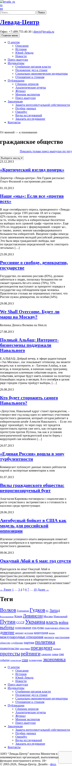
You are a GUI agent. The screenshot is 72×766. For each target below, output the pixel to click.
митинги (49, 637)
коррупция (41, 633)
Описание (22, 45)
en (1, 8)
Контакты (14, 122)
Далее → (43, 589)
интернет (19, 633)
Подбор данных (25, 108)
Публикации (16, 80)
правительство (9, 648)
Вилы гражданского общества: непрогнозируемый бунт (32, 488)
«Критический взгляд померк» (32, 169)
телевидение (35, 660)
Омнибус (21, 111)
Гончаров (23, 610)
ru (1, 5)
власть (52, 621)
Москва (48, 616)
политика (45, 642)
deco (53, 764)
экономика (54, 659)
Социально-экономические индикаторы (41, 73)
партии (29, 642)
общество (5, 642)
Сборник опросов (27, 84)
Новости (21, 56)
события (4, 660)
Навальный (60, 616)
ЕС (47, 611)
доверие (7, 632)
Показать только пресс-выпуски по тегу (46, 151)
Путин (8, 621)
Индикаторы (16, 63)
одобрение (17, 642)
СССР (20, 622)
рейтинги (31, 653)
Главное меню (10, 35)
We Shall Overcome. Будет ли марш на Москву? (30, 314)
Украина (35, 621)
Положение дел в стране (31, 70)
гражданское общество (57, 627)
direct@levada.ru (43, 31)
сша (25, 660)
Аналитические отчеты (30, 87)
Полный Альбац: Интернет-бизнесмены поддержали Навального (29, 345)
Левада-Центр (19, 22)
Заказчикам (15, 101)
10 (35, 589)
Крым (18, 616)
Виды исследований (28, 115)
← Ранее (5, 589)
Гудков (37, 610)
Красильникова (7, 617)
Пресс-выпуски (18, 59)
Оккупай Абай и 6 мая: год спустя (35, 560)
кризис (52, 633)
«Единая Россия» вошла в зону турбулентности (32, 456)
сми (61, 654)
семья (55, 654)
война (63, 622)
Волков (8, 610)
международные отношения (21, 637)
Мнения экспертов (27, 94)
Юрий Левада (24, 52)
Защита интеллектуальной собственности (42, 105)
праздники (25, 648)
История (20, 49)
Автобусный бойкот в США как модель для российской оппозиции (33, 525)
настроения (62, 637)
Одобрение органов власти (33, 66)
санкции (46, 654)
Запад (55, 610)
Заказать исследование (30, 118)
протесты (10, 653)
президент (41, 648)
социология (15, 660)
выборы (7, 627)
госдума (38, 628)
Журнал (20, 91)
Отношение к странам (29, 77)
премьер (57, 649)
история (28, 632)
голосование (23, 627)
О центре (14, 42)
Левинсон (33, 615)
